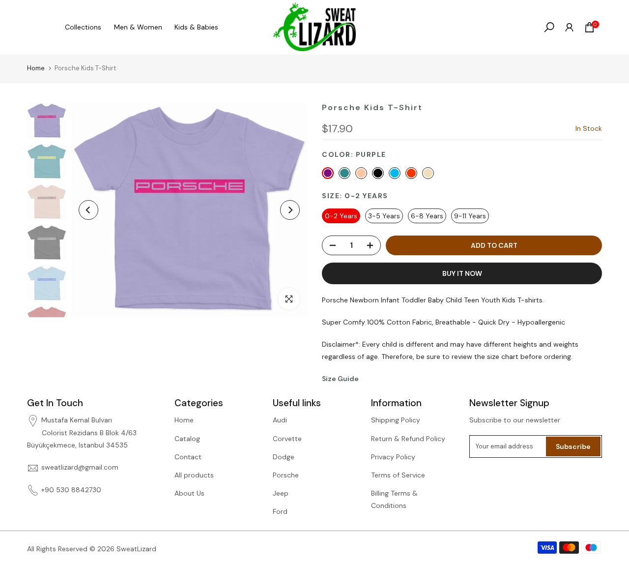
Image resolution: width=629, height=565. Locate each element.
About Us (189, 493)
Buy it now (462, 273)
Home (36, 68)
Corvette (287, 438)
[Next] (290, 210)
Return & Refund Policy (408, 438)
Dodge (283, 456)
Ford (280, 511)
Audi (280, 420)
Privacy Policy (393, 456)
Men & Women (138, 27)
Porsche (286, 475)
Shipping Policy (395, 420)
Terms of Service (398, 475)
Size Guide (340, 378)
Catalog (187, 438)
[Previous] (88, 210)
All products (194, 475)
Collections (83, 27)
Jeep (280, 493)
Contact (187, 456)
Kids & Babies (196, 27)
